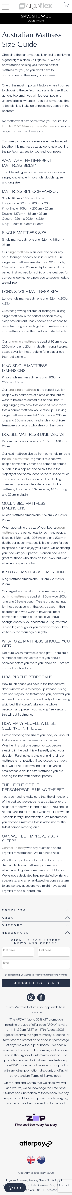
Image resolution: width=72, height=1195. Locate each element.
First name (9, 950)
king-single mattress (22, 390)
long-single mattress (22, 341)
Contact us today (14, 848)
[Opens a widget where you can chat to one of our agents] (15, 1188)
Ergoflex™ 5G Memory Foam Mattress (28, 126)
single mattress (18, 252)
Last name (45, 950)
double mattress (18, 459)
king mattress (16, 596)
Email (6, 962)
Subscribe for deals (36, 983)
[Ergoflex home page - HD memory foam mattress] (36, 6)
